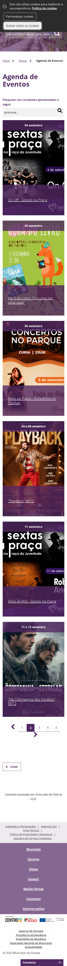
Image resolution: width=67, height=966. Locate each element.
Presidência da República (31, 935)
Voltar (14, 767)
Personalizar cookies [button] (20, 16)
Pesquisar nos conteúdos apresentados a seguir (31, 102)
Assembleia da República (31, 939)
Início (6, 61)
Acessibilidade (33, 947)
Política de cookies (44, 8)
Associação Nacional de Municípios (31, 943)
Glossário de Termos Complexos (33, 838)
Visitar (23, 61)
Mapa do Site (49, 826)
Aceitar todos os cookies (22, 26)
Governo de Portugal (31, 931)
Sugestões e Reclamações (20, 826)
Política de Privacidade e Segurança (31, 834)
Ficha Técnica (31, 830)
